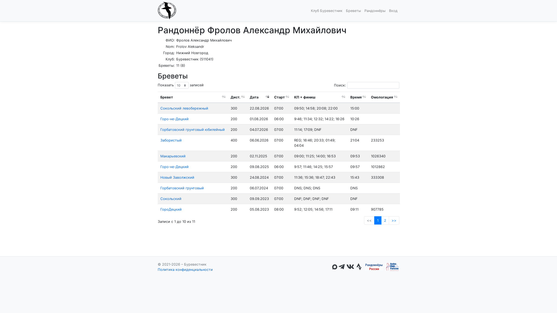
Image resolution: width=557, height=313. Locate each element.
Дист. (235, 97)
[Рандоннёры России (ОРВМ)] (374, 266)
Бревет (166, 97)
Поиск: (340, 85)
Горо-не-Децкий (174, 119)
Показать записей (181, 85)
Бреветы (353, 10)
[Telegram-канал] (341, 267)
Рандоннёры (375, 10)
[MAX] (334, 266)
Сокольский (170, 198)
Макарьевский (173, 156)
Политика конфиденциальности (185, 269)
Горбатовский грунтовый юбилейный (192, 129)
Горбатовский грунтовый (182, 188)
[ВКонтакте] (350, 267)
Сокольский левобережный (184, 108)
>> (394, 220)
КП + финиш (304, 97)
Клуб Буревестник (326, 10)
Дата (254, 97)
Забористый (171, 140)
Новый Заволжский (177, 177)
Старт (279, 97)
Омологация (382, 97)
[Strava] (359, 267)
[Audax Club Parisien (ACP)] (392, 267)
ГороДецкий (171, 209)
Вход (393, 10)
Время (356, 97)
